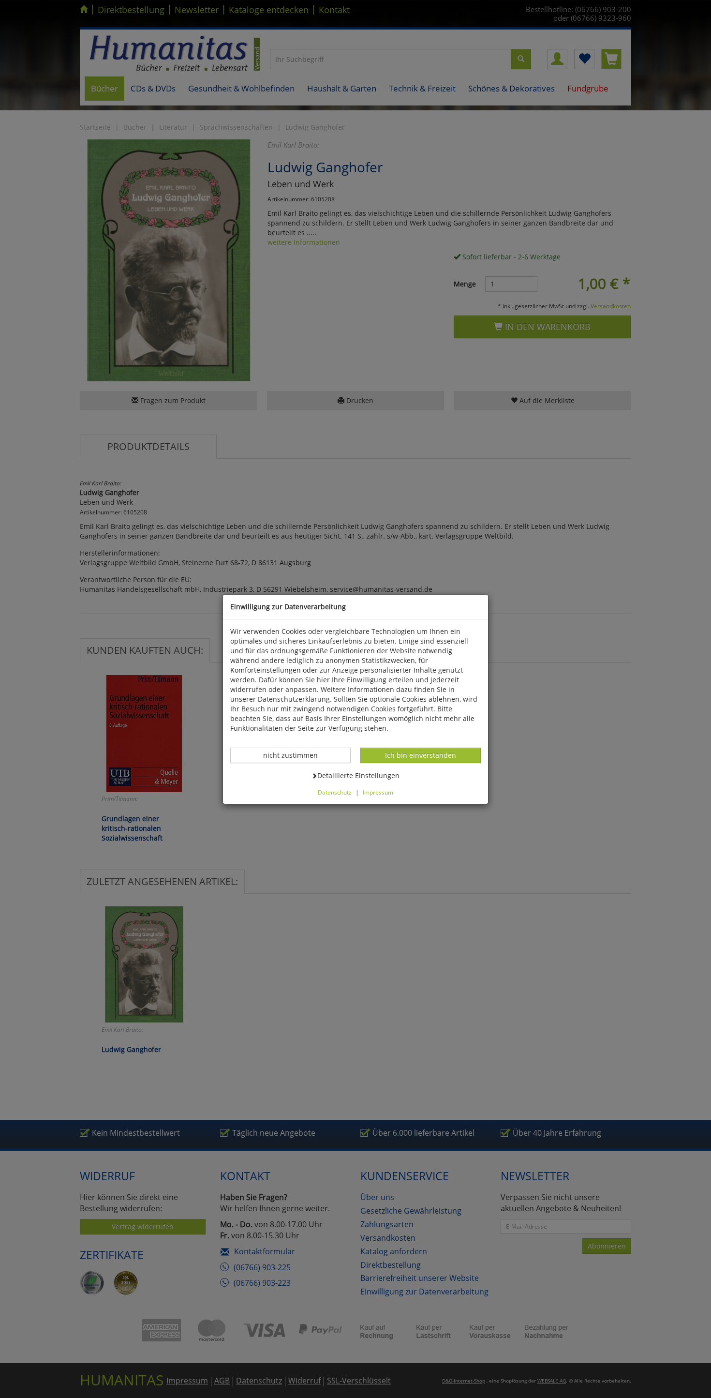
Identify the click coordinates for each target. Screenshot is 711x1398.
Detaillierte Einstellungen (358, 775)
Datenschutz (335, 792)
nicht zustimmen (295, 755)
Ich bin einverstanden (420, 755)
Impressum (378, 792)
